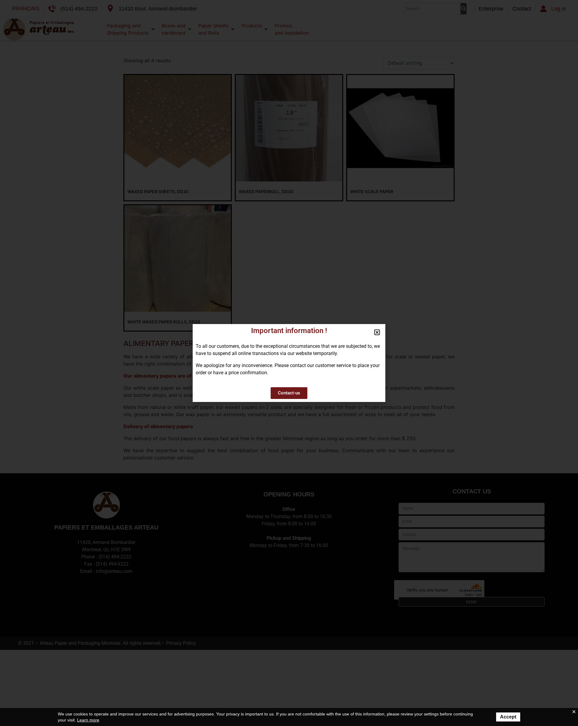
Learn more (88, 720)
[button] (377, 332)
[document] (289, 363)
